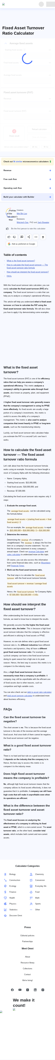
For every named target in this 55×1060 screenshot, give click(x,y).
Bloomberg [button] (45, 563)
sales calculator (13, 554)
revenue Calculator (36, 551)
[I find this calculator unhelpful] (15, 237)
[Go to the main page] (15, 4)
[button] (27, 161)
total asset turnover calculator (19, 696)
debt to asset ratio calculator (39, 692)
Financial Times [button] (17, 566)
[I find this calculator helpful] (9, 237)
